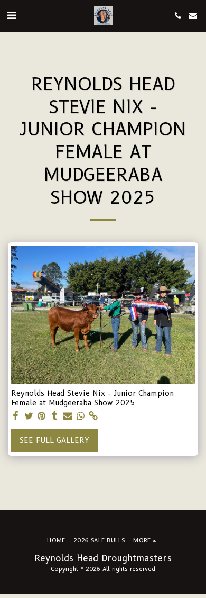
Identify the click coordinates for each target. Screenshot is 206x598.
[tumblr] (55, 416)
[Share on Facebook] (16, 416)
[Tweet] (29, 416)
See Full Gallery (54, 440)
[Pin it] (41, 416)
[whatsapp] (81, 416)
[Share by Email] (67, 416)
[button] (12, 15)
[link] (93, 416)
